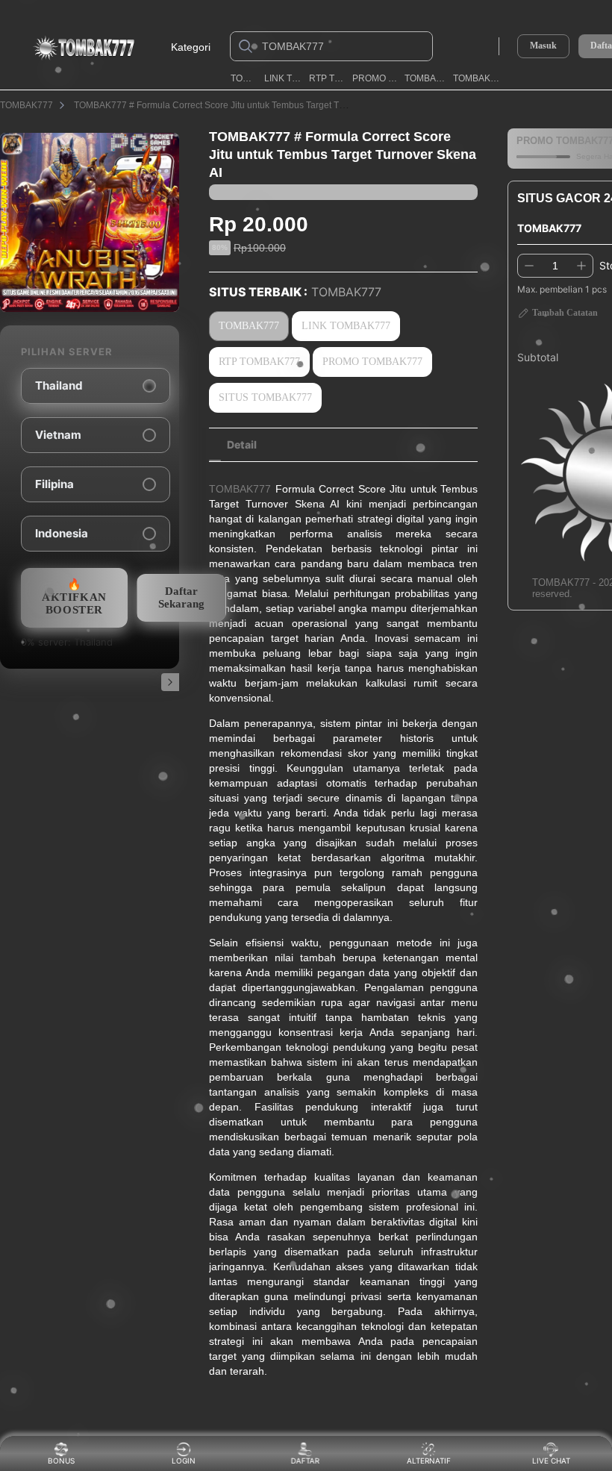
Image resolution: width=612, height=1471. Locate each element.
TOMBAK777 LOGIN (426, 78)
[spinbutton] (555, 265)
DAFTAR (304, 1460)
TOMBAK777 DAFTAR (476, 78)
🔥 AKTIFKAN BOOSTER (74, 597)
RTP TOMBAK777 (328, 78)
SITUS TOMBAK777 (265, 397)
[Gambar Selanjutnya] (170, 682)
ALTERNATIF (429, 1460)
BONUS (61, 1460)
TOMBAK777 (244, 78)
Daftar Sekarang (181, 597)
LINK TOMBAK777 (284, 78)
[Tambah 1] (581, 266)
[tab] (242, 444)
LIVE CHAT (551, 1460)
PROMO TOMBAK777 (375, 78)
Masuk (543, 45)
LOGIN (184, 1460)
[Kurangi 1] (529, 266)
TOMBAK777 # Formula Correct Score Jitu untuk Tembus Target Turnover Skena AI (241, 105)
